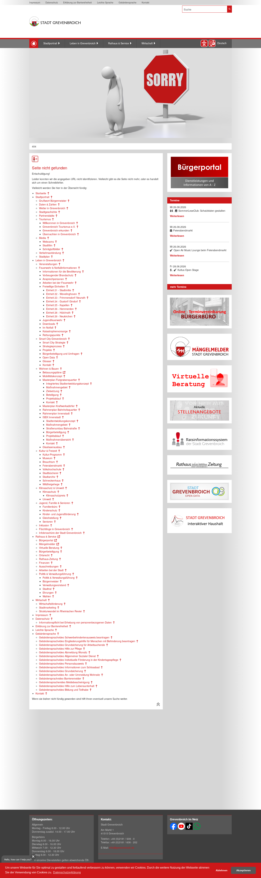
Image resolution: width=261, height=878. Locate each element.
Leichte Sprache (105, 2)
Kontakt (145, 2)
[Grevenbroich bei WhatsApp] (196, 826)
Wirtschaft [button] (147, 43)
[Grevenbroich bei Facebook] (173, 826)
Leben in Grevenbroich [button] (83, 43)
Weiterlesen (177, 216)
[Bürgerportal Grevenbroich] (199, 172)
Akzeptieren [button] (243, 870)
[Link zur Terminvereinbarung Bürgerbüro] (199, 312)
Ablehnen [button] (221, 870)
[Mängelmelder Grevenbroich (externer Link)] (199, 347)
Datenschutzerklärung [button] (67, 872)
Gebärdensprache (127, 2)
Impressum (34, 2)
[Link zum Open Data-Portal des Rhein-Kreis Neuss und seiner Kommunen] (199, 491)
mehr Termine (178, 287)
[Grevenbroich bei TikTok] (189, 826)
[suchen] (229, 9)
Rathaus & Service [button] (118, 43)
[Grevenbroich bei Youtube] (181, 826)
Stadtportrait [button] (50, 43)
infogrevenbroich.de (121, 847)
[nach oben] (158, 705)
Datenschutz (51, 2)
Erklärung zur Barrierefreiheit (77, 2)
